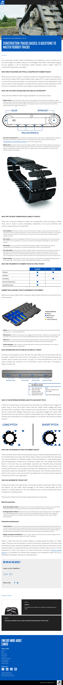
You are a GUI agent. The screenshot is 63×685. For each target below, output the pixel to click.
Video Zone (4, 653)
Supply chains (5, 663)
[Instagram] (11, 669)
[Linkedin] (17, 582)
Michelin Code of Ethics (7, 674)
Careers (3, 650)
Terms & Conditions (6, 658)
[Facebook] (14, 582)
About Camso (5, 648)
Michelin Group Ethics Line (8, 675)
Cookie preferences (6, 672)
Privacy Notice (5, 660)
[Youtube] (15, 669)
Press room (4, 655)
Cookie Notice (5, 661)
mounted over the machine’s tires (14, 141)
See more (4, 55)
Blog (3, 652)
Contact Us (4, 657)
